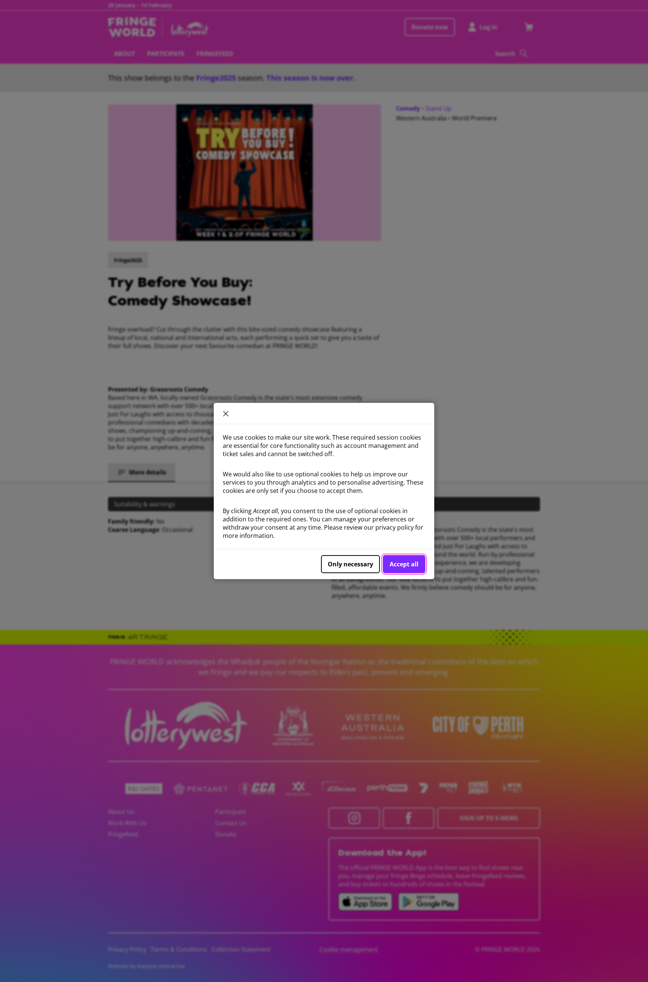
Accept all (404, 564)
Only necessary (350, 564)
